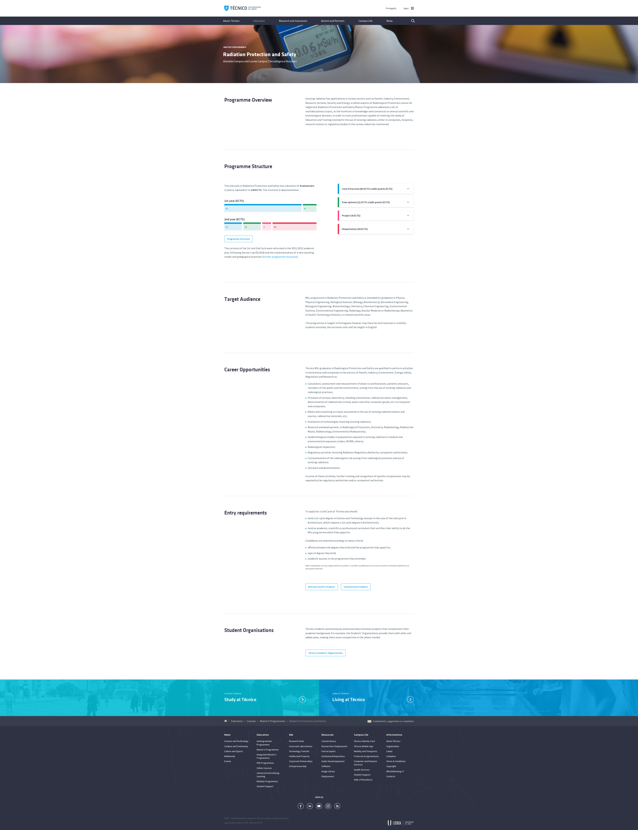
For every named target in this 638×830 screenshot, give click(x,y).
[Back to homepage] (226, 721)
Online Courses (264, 768)
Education (259, 20)
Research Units (296, 741)
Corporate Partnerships (301, 761)
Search (411, 21)
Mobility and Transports (365, 751)
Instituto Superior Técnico (251, 818)
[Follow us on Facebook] (300, 806)
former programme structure (280, 256)
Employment (327, 776)
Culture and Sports (233, 751)
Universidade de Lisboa (277, 818)
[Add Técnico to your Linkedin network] (310, 806)
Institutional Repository (333, 756)
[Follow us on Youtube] (319, 806)
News (389, 20)
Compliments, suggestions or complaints (393, 721)
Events (227, 761)
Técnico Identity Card (364, 741)
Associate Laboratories (300, 746)
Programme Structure (238, 238)
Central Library (328, 741)
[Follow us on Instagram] (328, 806)
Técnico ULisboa (242, 8)
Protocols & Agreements (366, 756)
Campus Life (365, 20)
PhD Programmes (265, 762)
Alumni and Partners (332, 20)
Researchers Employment (334, 746)
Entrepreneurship (298, 766)
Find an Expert (328, 751)
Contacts (390, 776)
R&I (291, 734)
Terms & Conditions (396, 761)
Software (325, 766)
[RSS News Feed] (337, 806)
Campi (389, 751)
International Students (356, 586)
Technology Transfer (299, 751)
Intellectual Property (299, 756)
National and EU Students (321, 586)
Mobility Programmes (267, 781)
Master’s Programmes (234, 47)
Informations (394, 734)
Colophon (391, 756)
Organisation (392, 746)
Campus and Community (236, 746)
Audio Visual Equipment (332, 761)
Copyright (391, 766)
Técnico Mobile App (363, 746)
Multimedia (229, 756)
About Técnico (231, 20)
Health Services (362, 769)
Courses (251, 721)
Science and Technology (236, 741)
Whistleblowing (393, 771)
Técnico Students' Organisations (325, 652)
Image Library (328, 771)
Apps (406, 8)
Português (391, 8)
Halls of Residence (363, 779)
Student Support (265, 786)
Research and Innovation (293, 20)
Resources (327, 734)
